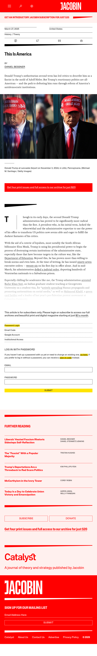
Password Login (12, 326)
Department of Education (19, 258)
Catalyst (9, 637)
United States (55, 29)
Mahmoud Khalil (73, 291)
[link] (31, 6)
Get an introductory (17, 17)
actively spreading (52, 287)
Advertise (53, 637)
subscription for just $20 (54, 17)
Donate (71, 518)
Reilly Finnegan (67, 494)
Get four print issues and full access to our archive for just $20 (41, 187)
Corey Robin (66, 481)
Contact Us (38, 637)
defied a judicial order (46, 269)
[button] (9, 6)
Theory (16, 34)
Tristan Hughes (67, 453)
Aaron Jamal (66, 491)
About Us (23, 637)
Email (8, 365)
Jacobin (34, 17)
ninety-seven (84, 262)
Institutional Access (14, 340)
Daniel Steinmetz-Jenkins (72, 441)
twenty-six (32, 265)
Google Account (12, 335)
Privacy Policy (71, 637)
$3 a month (82, 315)
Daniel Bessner (15, 67)
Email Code (10, 330)
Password (11, 378)
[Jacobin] (70, 6)
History (8, 34)
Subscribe (26, 518)
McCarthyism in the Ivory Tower (23, 481)
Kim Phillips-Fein (68, 467)
